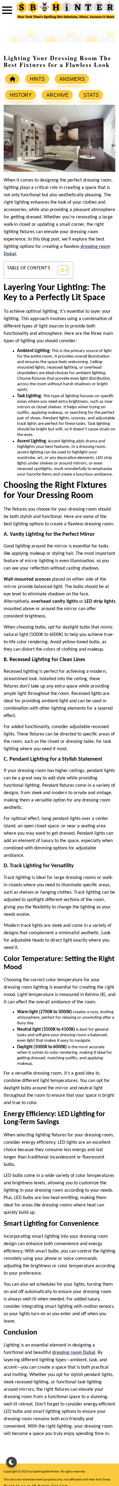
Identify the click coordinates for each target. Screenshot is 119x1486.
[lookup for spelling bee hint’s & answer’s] (12, 79)
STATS (91, 95)
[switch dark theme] (11, 1462)
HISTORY (21, 95)
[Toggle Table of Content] (60, 270)
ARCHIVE (57, 95)
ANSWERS (72, 79)
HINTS (37, 79)
